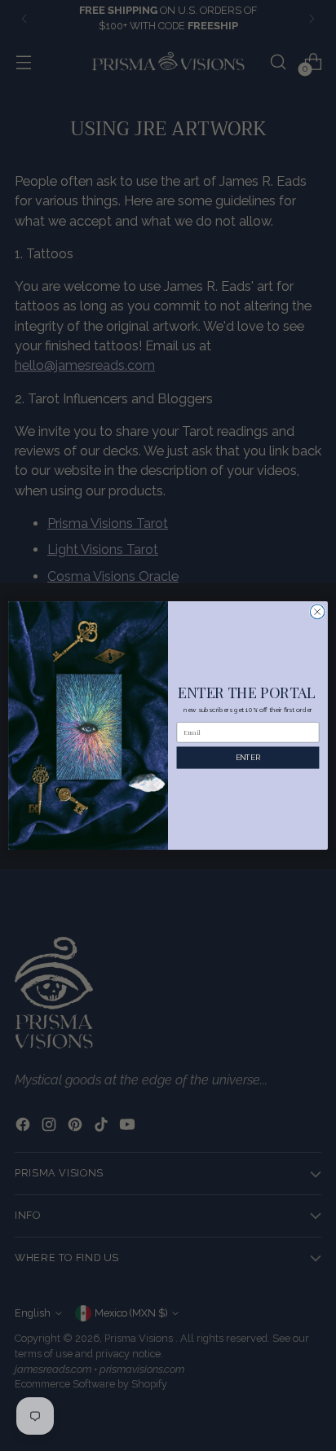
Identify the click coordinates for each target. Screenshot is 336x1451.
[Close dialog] (317, 612)
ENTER (248, 757)
